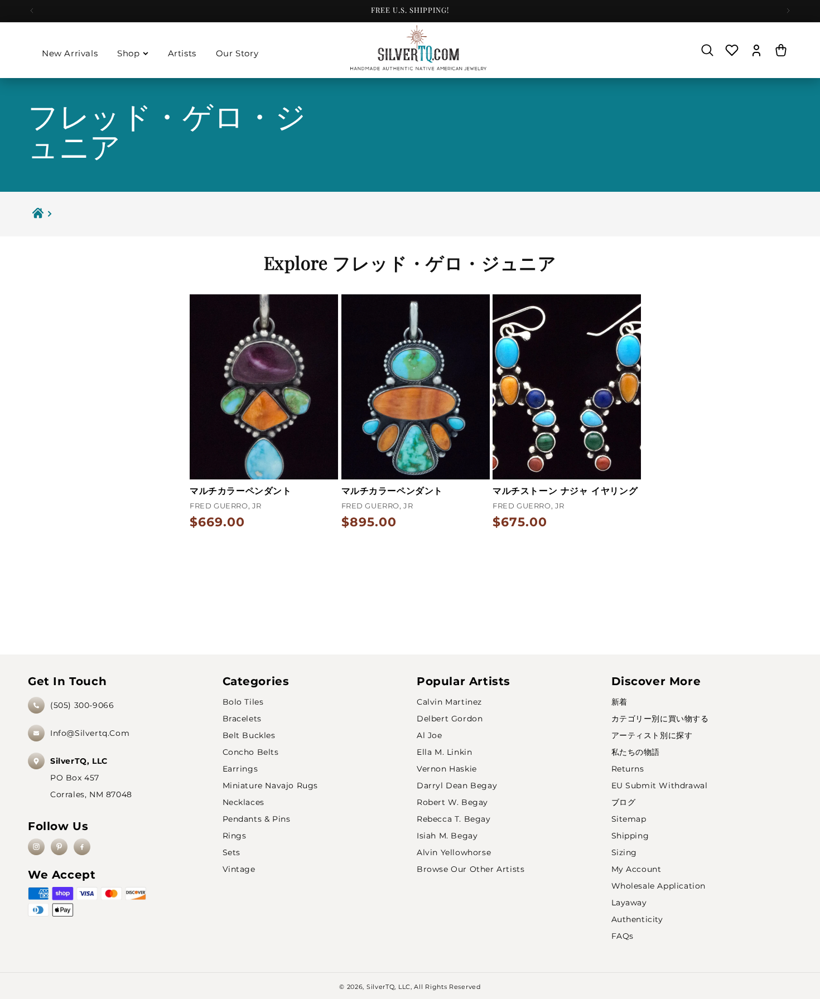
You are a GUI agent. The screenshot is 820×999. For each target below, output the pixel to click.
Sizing (624, 852)
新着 (619, 702)
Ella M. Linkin (444, 752)
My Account (636, 869)
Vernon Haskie (447, 769)
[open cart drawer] (781, 50)
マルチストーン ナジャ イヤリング (565, 491)
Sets (231, 852)
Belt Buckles (249, 735)
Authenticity (637, 919)
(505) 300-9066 (82, 705)
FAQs (622, 936)
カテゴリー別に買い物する (660, 719)
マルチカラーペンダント (241, 491)
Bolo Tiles (243, 702)
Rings (235, 836)
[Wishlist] (732, 50)
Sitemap (629, 819)
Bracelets (242, 719)
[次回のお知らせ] (788, 10)
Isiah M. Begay (447, 836)
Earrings (240, 769)
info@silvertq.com (89, 733)
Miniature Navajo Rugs (271, 785)
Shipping (630, 836)
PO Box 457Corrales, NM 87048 (91, 777)
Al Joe (429, 735)
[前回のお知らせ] (32, 10)
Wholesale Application (658, 886)
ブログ (623, 802)
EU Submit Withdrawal (659, 785)
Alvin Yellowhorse (454, 852)
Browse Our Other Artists (470, 869)
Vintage (239, 869)
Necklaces (243, 802)
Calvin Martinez (449, 702)
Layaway (629, 903)
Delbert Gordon (450, 719)
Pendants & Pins (257, 819)
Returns (627, 769)
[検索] (707, 50)
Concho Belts (251, 752)
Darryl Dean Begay (457, 785)
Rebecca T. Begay (454, 819)
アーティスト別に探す (652, 735)
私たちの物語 (635, 752)
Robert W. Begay (452, 802)
